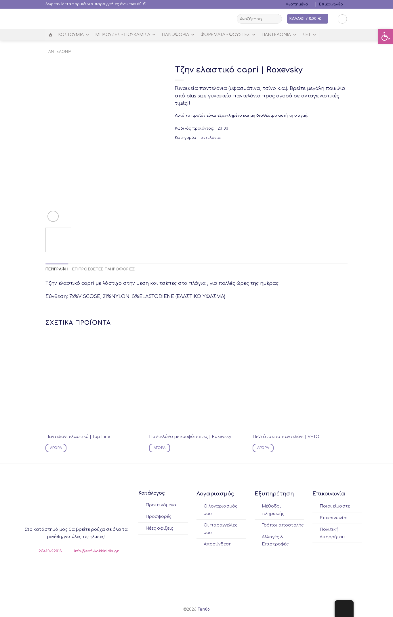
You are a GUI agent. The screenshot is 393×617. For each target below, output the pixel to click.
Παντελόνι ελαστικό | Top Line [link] (77, 436)
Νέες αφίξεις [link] (159, 528)
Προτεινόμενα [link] (161, 505)
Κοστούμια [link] (71, 34)
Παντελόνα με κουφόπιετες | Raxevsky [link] (190, 436)
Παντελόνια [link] (276, 34)
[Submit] (276, 19)
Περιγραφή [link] (56, 269)
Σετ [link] (306, 34)
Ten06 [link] (204, 609)
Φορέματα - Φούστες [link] (225, 34)
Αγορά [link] (56, 448)
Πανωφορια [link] (175, 34)
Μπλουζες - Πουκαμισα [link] (122, 34)
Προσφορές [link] (158, 516)
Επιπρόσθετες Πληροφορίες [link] (103, 269)
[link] (385, 36)
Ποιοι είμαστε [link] (335, 506)
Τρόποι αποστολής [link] (283, 525)
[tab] (56, 269)
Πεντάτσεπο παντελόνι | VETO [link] (286, 436)
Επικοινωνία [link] (331, 4)
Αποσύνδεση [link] (218, 544)
